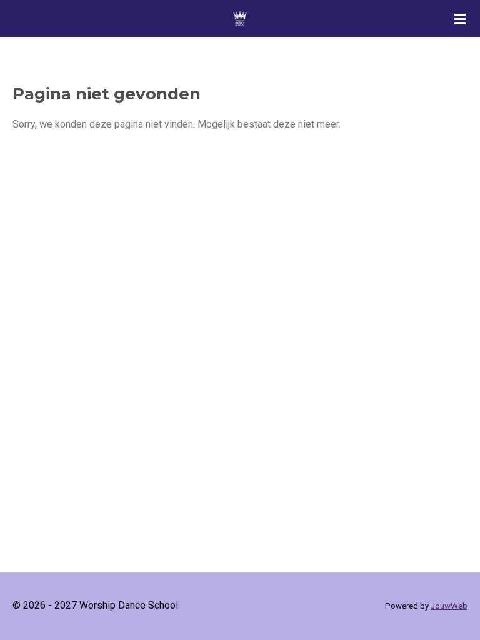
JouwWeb (449, 606)
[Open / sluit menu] (460, 18)
